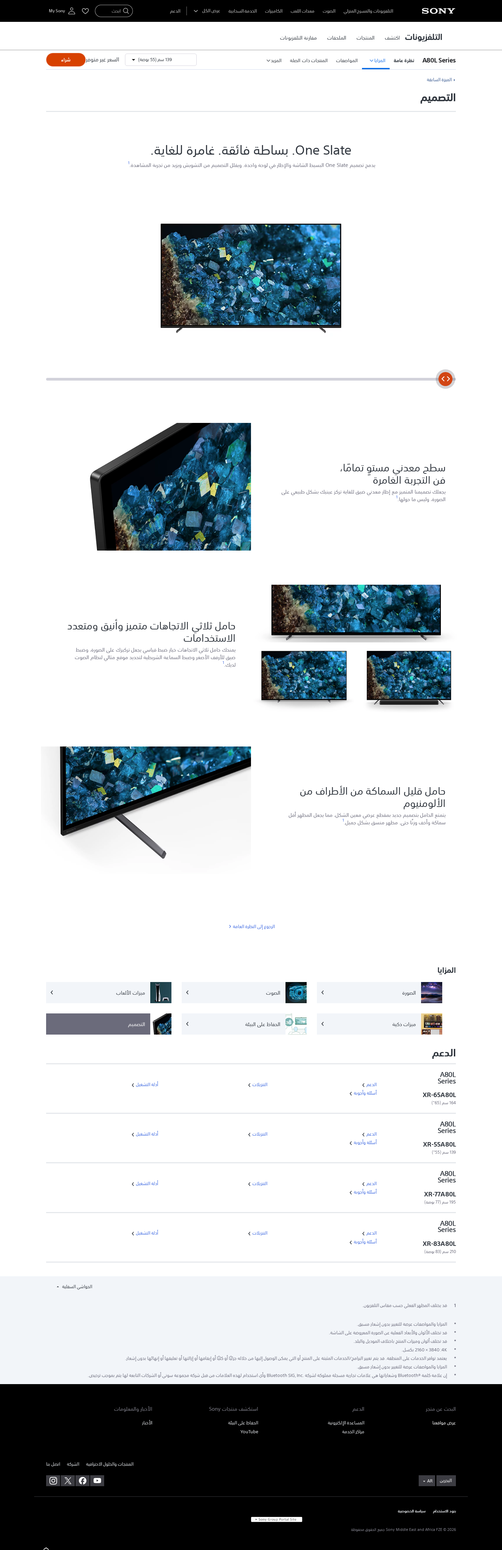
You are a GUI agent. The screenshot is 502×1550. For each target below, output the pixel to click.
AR (429, 1481)
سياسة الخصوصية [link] (412, 1511)
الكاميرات (273, 11)
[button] (437, 59)
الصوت (329, 11)
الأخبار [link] (147, 1422)
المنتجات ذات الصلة (309, 60)
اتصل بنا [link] (53, 1464)
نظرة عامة (404, 60)
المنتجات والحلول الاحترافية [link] (110, 1464)
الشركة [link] (73, 1464)
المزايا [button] (380, 60)
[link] (392, 37)
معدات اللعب (303, 11)
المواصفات (347, 60)
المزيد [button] (276, 60)
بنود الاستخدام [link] (444, 1511)
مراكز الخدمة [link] (353, 1431)
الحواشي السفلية (76, 1286)
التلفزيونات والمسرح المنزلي (368, 11)
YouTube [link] (249, 1431)
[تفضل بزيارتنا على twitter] (68, 1480)
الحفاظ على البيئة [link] (243, 1422)
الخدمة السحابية (242, 11)
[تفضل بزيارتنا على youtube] (97, 1480)
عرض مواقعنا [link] (444, 1422)
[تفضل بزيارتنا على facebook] (82, 1480)
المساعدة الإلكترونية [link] (346, 1422)
